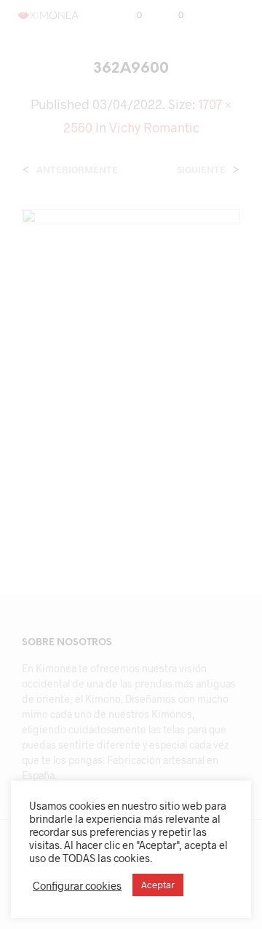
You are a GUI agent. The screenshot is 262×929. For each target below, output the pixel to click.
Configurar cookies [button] (77, 885)
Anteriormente (77, 170)
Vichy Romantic (154, 127)
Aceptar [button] (158, 884)
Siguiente (201, 170)
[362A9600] (131, 371)
